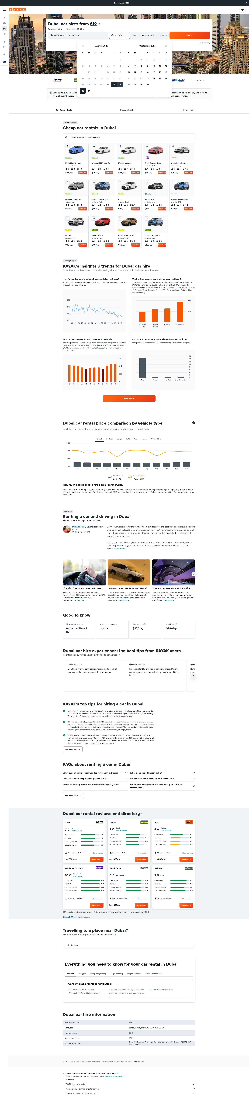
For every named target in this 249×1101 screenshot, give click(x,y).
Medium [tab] (109, 439)
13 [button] (108, 72)
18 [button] (95, 78)
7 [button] (114, 66)
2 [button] (83, 66)
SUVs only (206, 42)
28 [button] (114, 84)
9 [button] (83, 72)
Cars (77, 1061)
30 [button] (83, 91)
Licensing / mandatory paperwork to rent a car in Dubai (83, 588)
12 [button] (102, 72)
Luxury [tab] (144, 439)
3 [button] (89, 66)
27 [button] (108, 84)
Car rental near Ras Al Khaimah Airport (84, 993)
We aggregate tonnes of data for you (82, 1088)
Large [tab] (119, 439)
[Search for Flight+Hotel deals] (4, 34)
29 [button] (120, 84)
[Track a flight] (4, 47)
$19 (93, 23)
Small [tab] (99, 439)
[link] (129, 398)
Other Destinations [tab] (153, 973)
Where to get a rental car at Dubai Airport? (172, 588)
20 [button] (107, 78)
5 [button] (101, 66)
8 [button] (120, 66)
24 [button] (89, 84)
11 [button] (95, 72)
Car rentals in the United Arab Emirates (117, 1061)
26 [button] (101, 84)
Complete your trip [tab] (98, 973)
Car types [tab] (82, 973)
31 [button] (89, 91)
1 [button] (120, 59)
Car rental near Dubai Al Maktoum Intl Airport (127, 993)
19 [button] (102, 78)
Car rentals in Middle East (91, 1061)
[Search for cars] (4, 28)
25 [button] (95, 84)
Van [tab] (135, 439)
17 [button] (89, 78)
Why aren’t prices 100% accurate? (80, 1093)
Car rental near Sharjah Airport (162, 989)
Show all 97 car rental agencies (76, 917)
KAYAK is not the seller (75, 1084)
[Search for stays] (4, 23)
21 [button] (114, 78)
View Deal (82, 172)
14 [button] (114, 72)
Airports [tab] (70, 973)
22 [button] (120, 78)
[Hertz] (99, 822)
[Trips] (4, 54)
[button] (246, 3)
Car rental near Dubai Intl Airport (82, 989)
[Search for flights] (4, 17)
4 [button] (95, 66)
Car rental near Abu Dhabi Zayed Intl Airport (126, 989)
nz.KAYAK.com (68, 1061)
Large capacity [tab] (116, 973)
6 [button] (107, 66)
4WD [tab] (128, 439)
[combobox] (55, 29)
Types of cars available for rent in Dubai (128, 588)
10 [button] (89, 72)
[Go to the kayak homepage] (17, 9)
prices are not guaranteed (114, 1076)
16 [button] (83, 78)
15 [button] (120, 72)
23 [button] (83, 84)
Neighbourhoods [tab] (134, 973)
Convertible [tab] (156, 439)
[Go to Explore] (4, 41)
